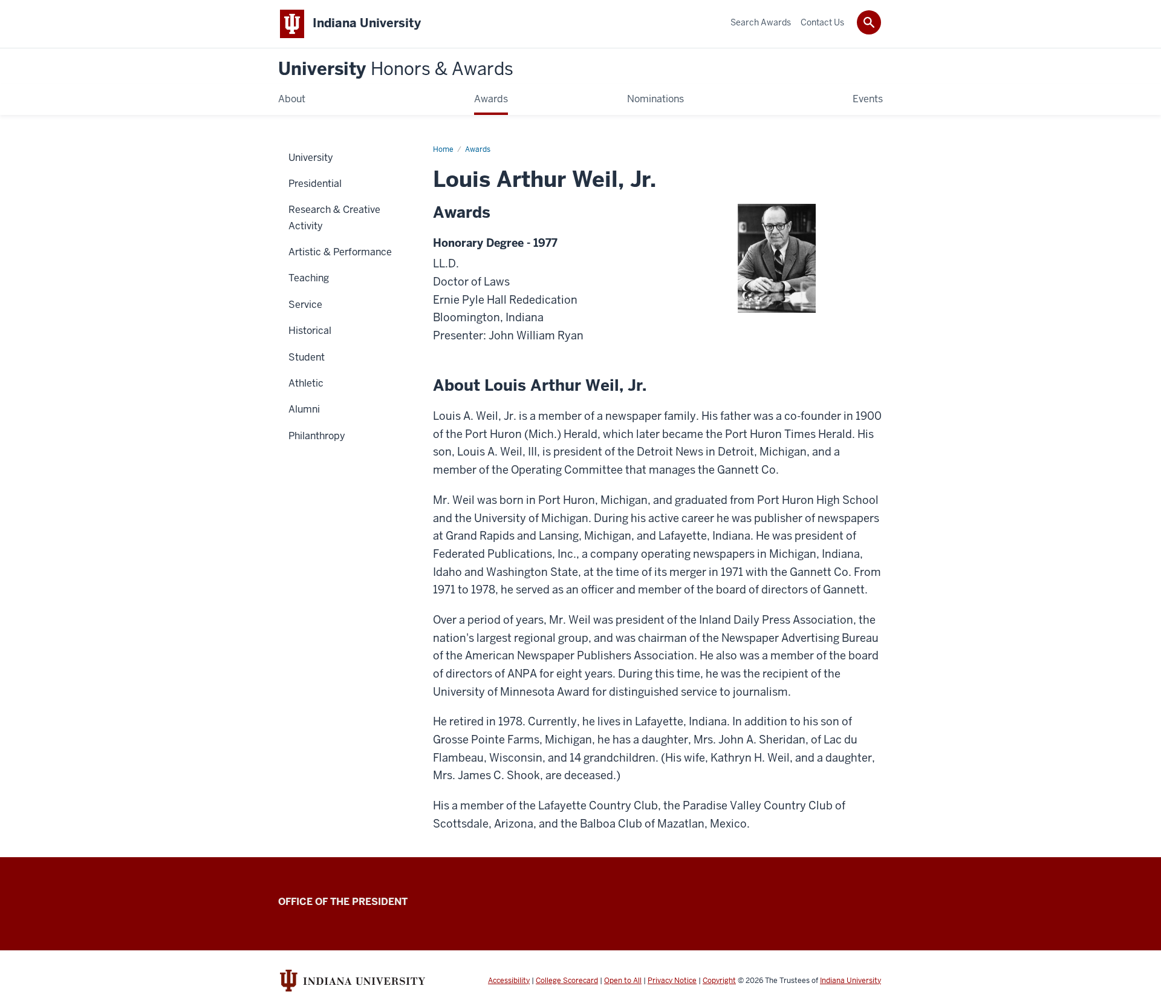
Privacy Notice (672, 980)
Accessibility (509, 980)
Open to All (623, 980)
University (395, 69)
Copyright (719, 980)
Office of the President (343, 901)
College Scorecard (567, 980)
